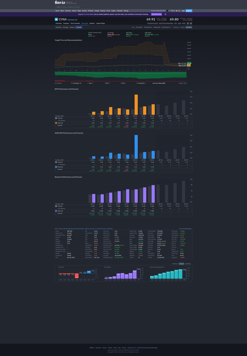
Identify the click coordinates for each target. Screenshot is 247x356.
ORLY (77, 228)
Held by (87, 228)
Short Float (151, 235)
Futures (103, 11)
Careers (104, 347)
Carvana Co (72, 20)
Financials (84, 23)
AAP (83, 228)
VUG (102, 228)
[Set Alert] (188, 23)
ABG (69, 228)
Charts (74, 11)
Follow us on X (132, 347)
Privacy (124, 347)
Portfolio (90, 11)
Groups (84, 11)
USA (175, 23)
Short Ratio (151, 237)
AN (64, 228)
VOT (104, 228)
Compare (66, 23)
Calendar (119, 11)
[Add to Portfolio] (191, 23)
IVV (97, 228)
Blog (115, 347)
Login (183, 11)
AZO (74, 228)
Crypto (113, 11)
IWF (111, 228)
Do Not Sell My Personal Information (147, 347)
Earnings (105, 255)
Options (92, 23)
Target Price (175, 251)
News (62, 11)
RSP (109, 228)
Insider (97, 11)
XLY (107, 228)
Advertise (98, 347)
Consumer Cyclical (152, 23)
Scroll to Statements (185, 228)
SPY (100, 228)
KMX (60, 228)
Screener (68, 11)
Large (179, 23)
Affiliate (92, 347)
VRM (80, 228)
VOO (93, 228)
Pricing (126, 11)
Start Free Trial (156, 14)
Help (178, 10)
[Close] (165, 14)
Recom (174, 249)
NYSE (183, 23)
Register (189, 11)
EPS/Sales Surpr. (108, 257)
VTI (91, 228)
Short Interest (75, 23)
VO (95, 228)
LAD (62, 228)
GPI (67, 228)
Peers (56, 228)
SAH (72, 228)
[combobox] (73, 7)
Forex (108, 11)
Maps (79, 11)
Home (57, 11)
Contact (110, 347)
